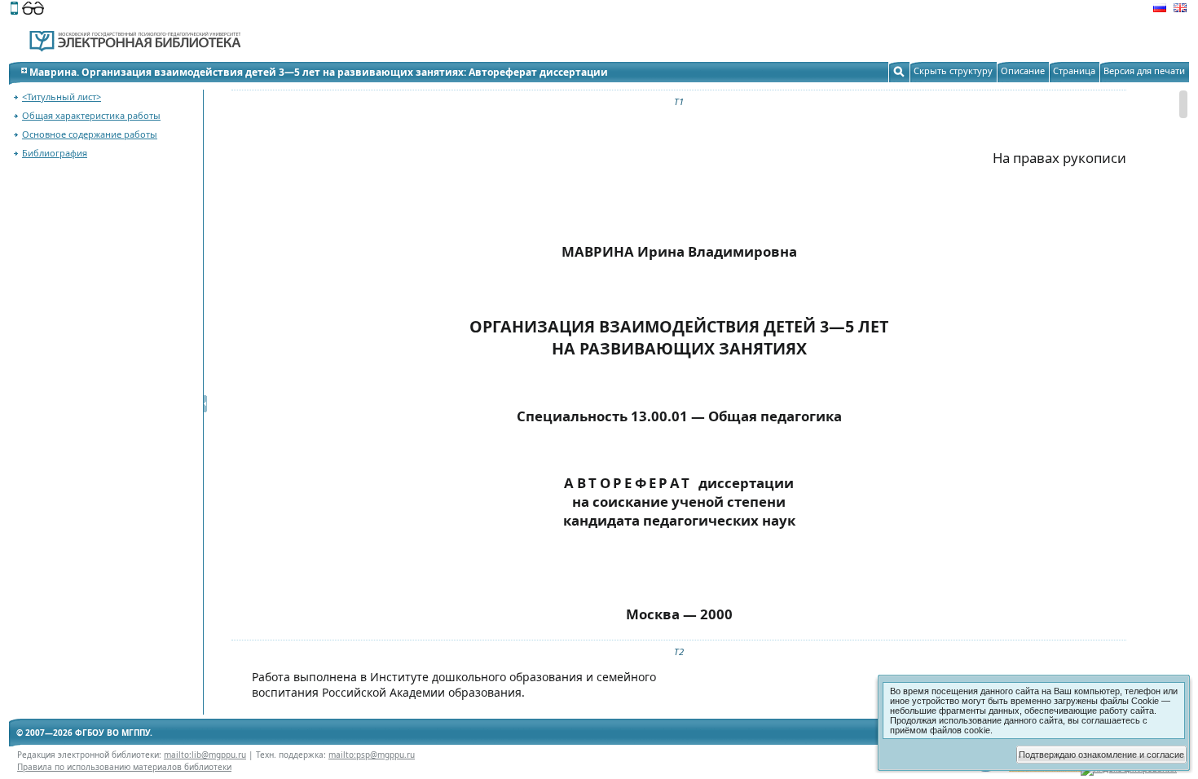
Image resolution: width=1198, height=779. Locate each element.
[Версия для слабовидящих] (33, 10)
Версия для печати (1144, 70)
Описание (1023, 70)
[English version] (1180, 10)
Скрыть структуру (953, 70)
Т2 (679, 651)
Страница (1074, 70)
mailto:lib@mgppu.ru (205, 754)
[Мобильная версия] (14, 10)
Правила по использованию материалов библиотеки (124, 766)
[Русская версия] (1159, 10)
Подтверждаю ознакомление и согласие (1101, 754)
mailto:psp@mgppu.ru (371, 754)
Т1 (679, 101)
